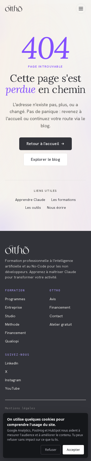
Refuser (50, 449)
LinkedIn (11, 363)
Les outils (33, 207)
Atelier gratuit (61, 324)
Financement (15, 332)
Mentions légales (20, 408)
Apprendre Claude (30, 199)
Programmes (15, 299)
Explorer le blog (45, 159)
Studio (10, 316)
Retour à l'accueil (43, 143)
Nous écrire (56, 207)
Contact (56, 316)
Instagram (13, 380)
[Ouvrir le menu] (81, 9)
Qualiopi (12, 341)
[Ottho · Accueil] (13, 8)
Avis (53, 299)
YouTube (12, 388)
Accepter (73, 449)
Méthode (12, 324)
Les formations (63, 199)
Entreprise (13, 307)
